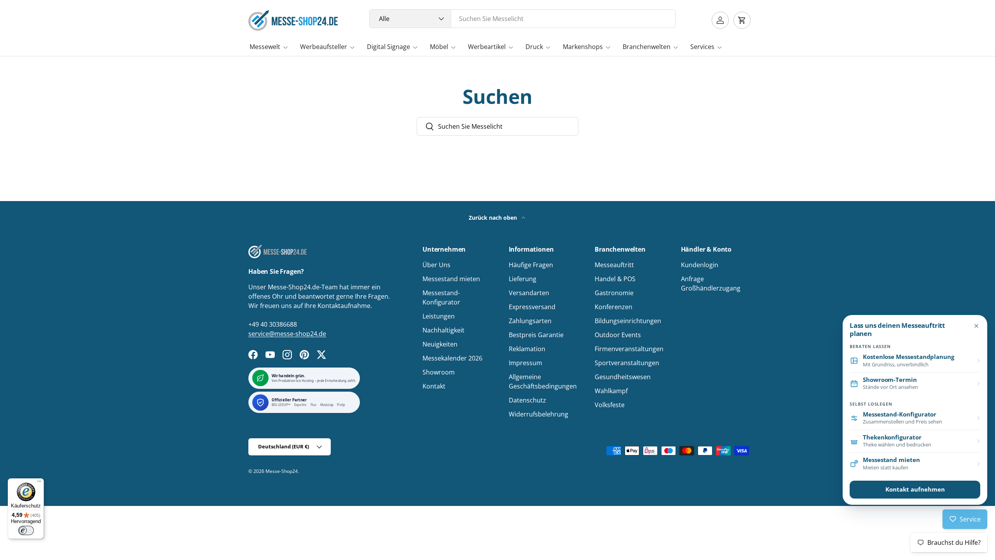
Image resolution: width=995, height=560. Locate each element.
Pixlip (341, 405)
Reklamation (527, 349)
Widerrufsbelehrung (538, 414)
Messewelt (265, 46)
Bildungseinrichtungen (628, 321)
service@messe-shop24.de (287, 333)
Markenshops (583, 46)
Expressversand (532, 307)
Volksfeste (610, 405)
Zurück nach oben (493, 217)
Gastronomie (614, 293)
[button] (742, 20)
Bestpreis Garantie (536, 335)
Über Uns (436, 265)
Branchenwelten (646, 46)
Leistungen (438, 316)
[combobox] (523, 19)
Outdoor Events (618, 335)
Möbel (439, 46)
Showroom (438, 372)
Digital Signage (388, 46)
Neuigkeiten (439, 344)
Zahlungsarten (530, 321)
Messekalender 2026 (452, 358)
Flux (314, 405)
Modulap (326, 405)
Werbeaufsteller (323, 46)
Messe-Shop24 (281, 471)
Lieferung (522, 279)
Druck (534, 46)
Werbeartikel (487, 46)
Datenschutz (527, 400)
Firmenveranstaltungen (629, 349)
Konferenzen (613, 307)
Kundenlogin (699, 265)
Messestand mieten (451, 279)
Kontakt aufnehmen (915, 489)
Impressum (525, 363)
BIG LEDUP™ (281, 405)
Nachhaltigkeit (443, 330)
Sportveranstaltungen (627, 363)
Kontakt (433, 386)
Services (702, 46)
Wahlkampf (611, 391)
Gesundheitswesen (623, 377)
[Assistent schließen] (976, 326)
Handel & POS (615, 279)
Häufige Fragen (531, 265)
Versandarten (529, 293)
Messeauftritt (614, 265)
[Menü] (39, 483)
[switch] (26, 530)
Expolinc (300, 405)
